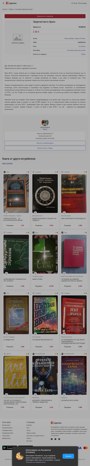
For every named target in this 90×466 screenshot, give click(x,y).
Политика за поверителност (36, 462)
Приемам (68, 456)
